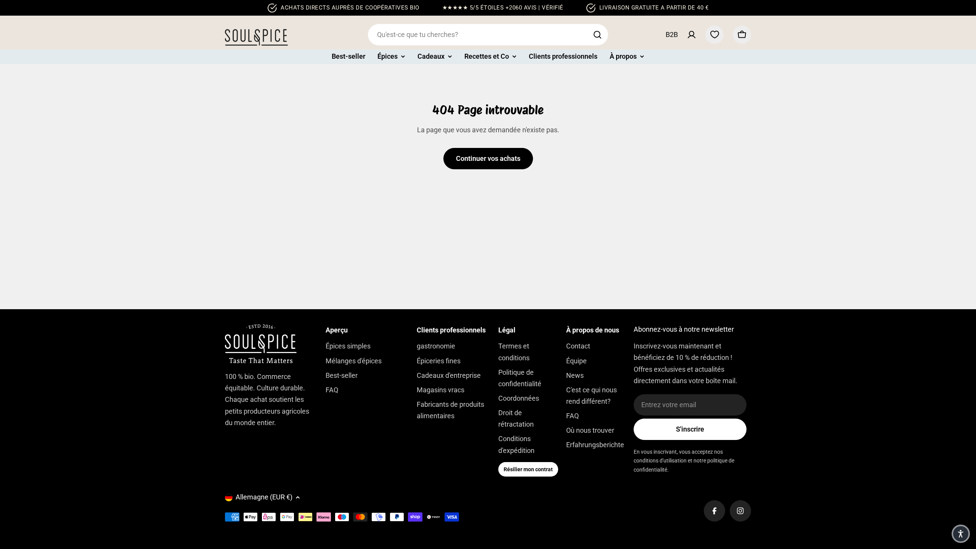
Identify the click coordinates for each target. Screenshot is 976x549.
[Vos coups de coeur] (714, 35)
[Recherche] (597, 34)
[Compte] (691, 34)
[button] (961, 534)
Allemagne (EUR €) (264, 497)
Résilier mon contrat (528, 469)
